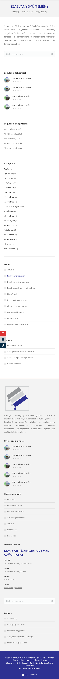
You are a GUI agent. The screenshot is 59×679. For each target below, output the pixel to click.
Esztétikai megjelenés (16, 630)
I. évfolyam (8, 178)
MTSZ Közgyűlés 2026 (13, 134)
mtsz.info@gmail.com (13, 587)
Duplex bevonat (14, 363)
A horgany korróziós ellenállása (20, 351)
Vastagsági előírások (16, 624)
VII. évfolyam (9, 220)
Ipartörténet (12, 529)
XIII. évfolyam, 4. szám (21, 96)
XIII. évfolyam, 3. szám (21, 105)
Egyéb (6, 169)
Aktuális (25, 12)
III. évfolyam (9, 187)
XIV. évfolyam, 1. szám (21, 87)
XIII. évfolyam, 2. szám (21, 482)
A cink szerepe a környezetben (20, 357)
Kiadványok (12, 294)
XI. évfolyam (9, 234)
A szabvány (12, 618)
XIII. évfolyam (9, 244)
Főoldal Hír (8, 173)
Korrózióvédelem (14, 345)
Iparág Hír (8, 192)
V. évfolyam (9, 211)
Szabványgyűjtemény (16, 276)
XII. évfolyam (9, 239)
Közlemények (13, 318)
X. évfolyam (9, 230)
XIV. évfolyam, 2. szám (21, 78)
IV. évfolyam (9, 197)
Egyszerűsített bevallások (18, 324)
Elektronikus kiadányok (17, 306)
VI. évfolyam (9, 216)
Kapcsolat (11, 536)
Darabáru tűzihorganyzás (18, 282)
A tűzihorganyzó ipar (16, 517)
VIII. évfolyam (9, 225)
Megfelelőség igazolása (17, 643)
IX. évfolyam (9, 202)
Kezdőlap (15, 12)
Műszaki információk (16, 511)
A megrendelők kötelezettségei (20, 636)
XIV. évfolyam (9, 248)
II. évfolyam (9, 183)
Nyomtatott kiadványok (17, 300)
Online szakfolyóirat (12, 206)
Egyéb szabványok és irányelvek (21, 288)
